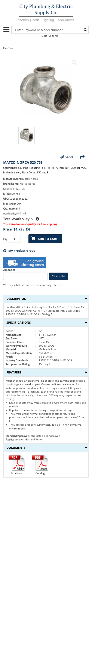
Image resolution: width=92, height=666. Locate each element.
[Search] (85, 29)
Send (69, 157)
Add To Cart (48, 239)
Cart (50, 36)
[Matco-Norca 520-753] (74, 62)
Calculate (58, 276)
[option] (26, 137)
